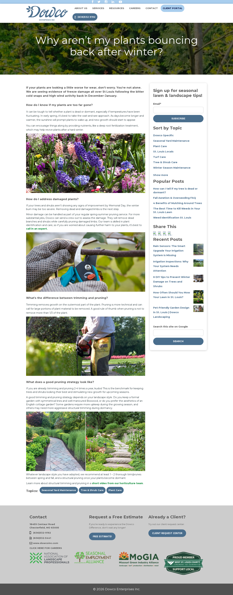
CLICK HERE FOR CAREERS (46, 548)
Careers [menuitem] (135, 8)
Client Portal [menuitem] (172, 8)
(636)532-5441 (42, 538)
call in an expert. (37, 228)
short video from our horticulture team (117, 483)
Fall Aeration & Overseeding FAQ (174, 197)
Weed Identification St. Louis (172, 217)
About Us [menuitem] (81, 8)
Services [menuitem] (98, 8)
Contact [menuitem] (151, 8)
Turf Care (159, 157)
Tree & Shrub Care (92, 490)
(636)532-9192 (42, 532)
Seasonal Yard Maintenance (59, 490)
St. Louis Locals (163, 151)
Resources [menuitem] (116, 8)
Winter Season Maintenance (172, 167)
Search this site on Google (170, 326)
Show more (160, 175)
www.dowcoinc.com (45, 543)
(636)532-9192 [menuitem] (86, 16)
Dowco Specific (163, 135)
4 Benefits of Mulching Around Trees (177, 203)
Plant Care (115, 490)
